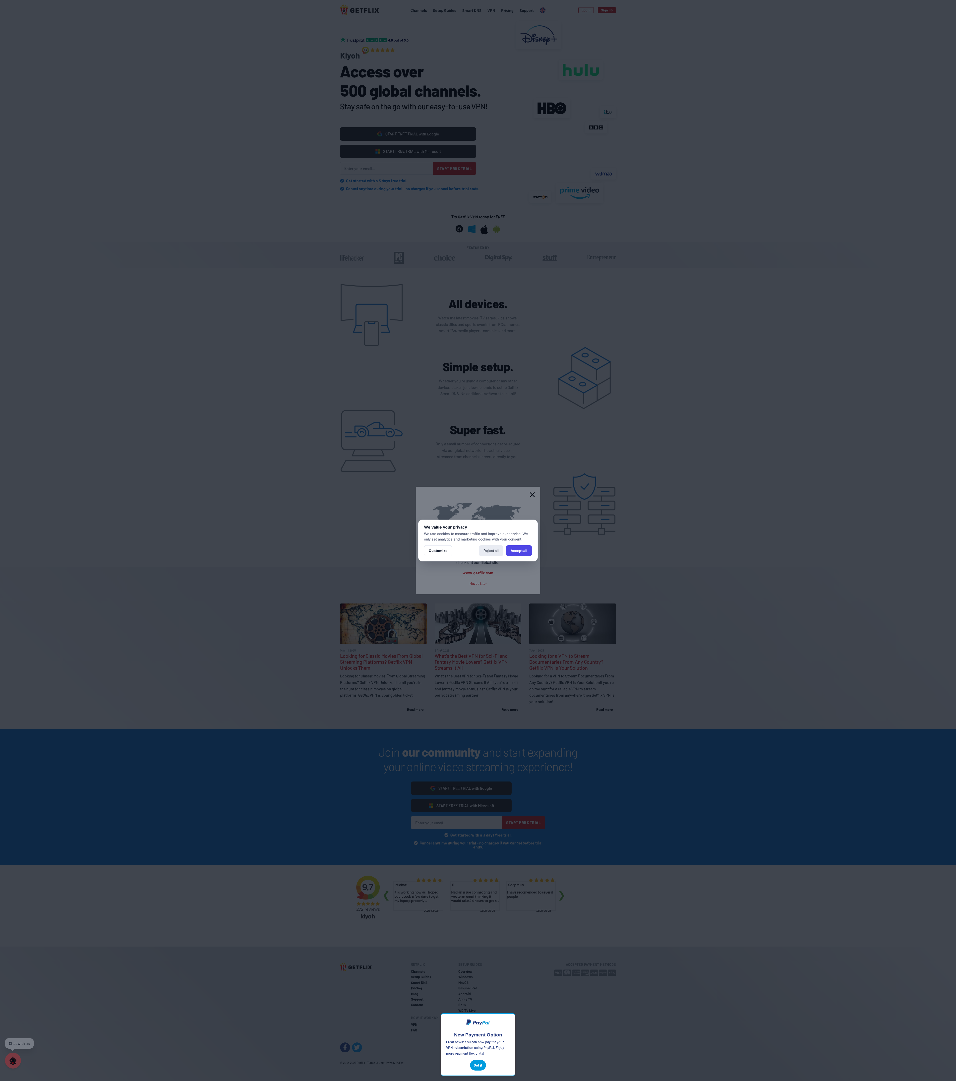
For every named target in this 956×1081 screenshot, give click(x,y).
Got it (478, 1065)
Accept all (519, 550)
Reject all (491, 550)
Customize (438, 550)
